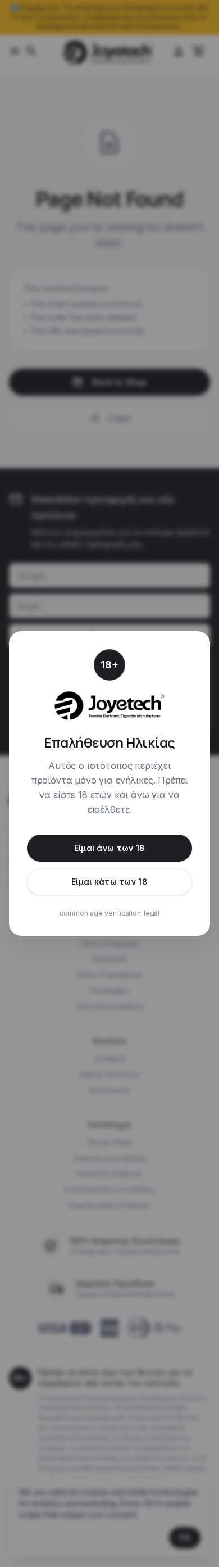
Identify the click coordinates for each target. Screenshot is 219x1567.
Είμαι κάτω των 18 (109, 881)
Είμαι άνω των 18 (109, 848)
